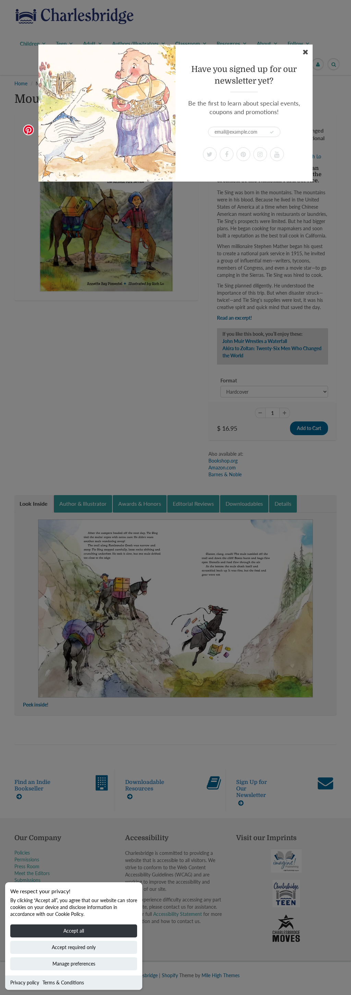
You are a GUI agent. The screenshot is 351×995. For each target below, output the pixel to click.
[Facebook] (226, 154)
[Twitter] (210, 154)
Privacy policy (24, 982)
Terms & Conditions (63, 982)
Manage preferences (73, 964)
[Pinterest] (243, 154)
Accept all (73, 931)
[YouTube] (277, 154)
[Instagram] (260, 154)
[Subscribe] (271, 132)
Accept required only (74, 947)
